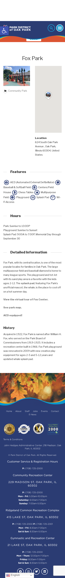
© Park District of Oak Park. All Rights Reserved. (32, 455)
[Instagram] (28, 571)
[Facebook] (20, 571)
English (15, 575)
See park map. (12, 307)
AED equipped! (12, 315)
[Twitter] (36, 571)
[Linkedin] (44, 571)
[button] (4, 30)
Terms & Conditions (12, 439)
